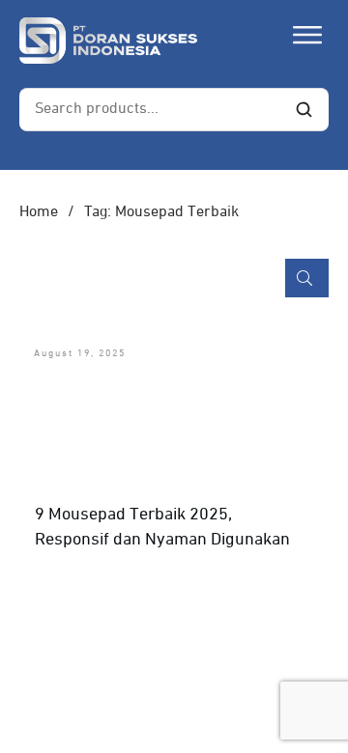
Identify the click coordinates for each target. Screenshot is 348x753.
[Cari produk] (303, 109)
